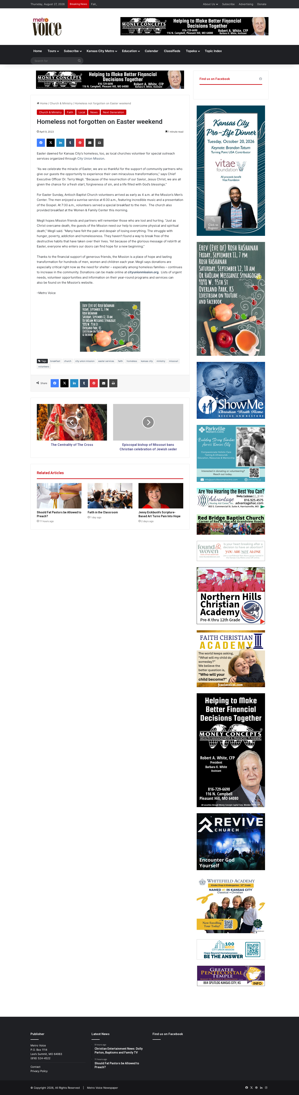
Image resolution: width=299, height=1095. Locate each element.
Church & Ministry (61, 103)
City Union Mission (90, 158)
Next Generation (113, 112)
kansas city (147, 361)
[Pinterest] (80, 143)
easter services (106, 361)
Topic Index (213, 51)
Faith (70, 112)
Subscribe (228, 4)
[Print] (99, 143)
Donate (261, 4)
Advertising (246, 4)
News (94, 112)
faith (120, 361)
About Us (209, 4)
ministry (161, 361)
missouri (173, 361)
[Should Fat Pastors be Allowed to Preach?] (59, 495)
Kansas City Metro (100, 51)
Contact (35, 1066)
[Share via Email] (90, 143)
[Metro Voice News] (46, 26)
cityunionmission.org (143, 272)
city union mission (84, 361)
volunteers (43, 366)
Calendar (151, 51)
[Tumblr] (70, 143)
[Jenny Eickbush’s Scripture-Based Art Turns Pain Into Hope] (161, 495)
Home (37, 51)
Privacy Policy (39, 1071)
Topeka (191, 51)
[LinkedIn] (60, 143)
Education (129, 51)
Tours (52, 51)
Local (82, 112)
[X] (51, 143)
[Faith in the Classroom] (110, 495)
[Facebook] (41, 143)
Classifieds (172, 51)
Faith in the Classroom (105, 4)
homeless (132, 361)
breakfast (55, 361)
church (67, 361)
